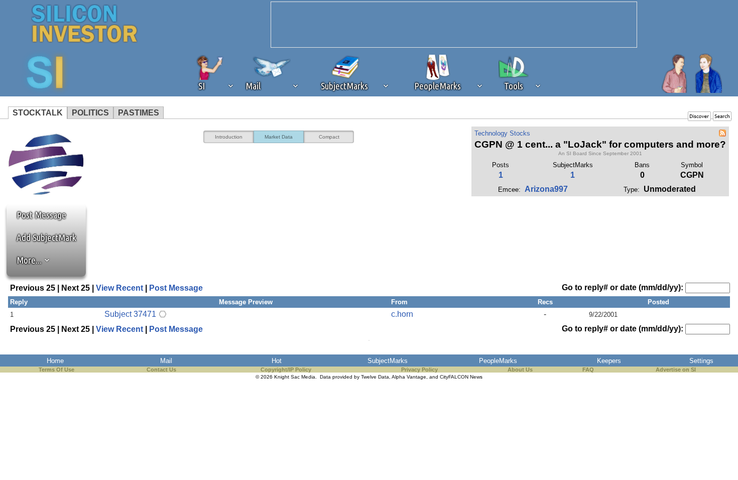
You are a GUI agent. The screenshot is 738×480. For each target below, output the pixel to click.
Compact (329, 137)
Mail (166, 361)
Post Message (37, 214)
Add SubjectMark (46, 237)
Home (55, 361)
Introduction (228, 137)
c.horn (402, 314)
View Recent (119, 288)
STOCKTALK (38, 112)
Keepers (609, 361)
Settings (701, 361)
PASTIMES (138, 112)
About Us (520, 370)
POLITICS (90, 112)
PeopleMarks (498, 361)
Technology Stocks (502, 133)
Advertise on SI (676, 370)
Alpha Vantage (409, 377)
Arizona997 (546, 189)
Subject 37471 (130, 314)
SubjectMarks (387, 361)
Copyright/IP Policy (286, 370)
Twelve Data (375, 377)
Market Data (279, 137)
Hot (277, 361)
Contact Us (161, 370)
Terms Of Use (56, 370)
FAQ (588, 370)
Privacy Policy (419, 370)
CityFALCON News (461, 377)
